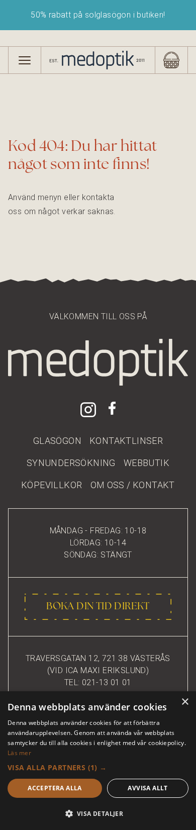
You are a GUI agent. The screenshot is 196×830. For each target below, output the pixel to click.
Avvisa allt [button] (147, 788)
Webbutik (146, 462)
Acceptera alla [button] (55, 788)
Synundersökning (71, 462)
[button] (98, 767)
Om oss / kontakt (132, 485)
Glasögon (57, 440)
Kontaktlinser (126, 440)
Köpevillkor (51, 485)
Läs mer (19, 753)
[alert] (98, 760)
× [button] (184, 702)
